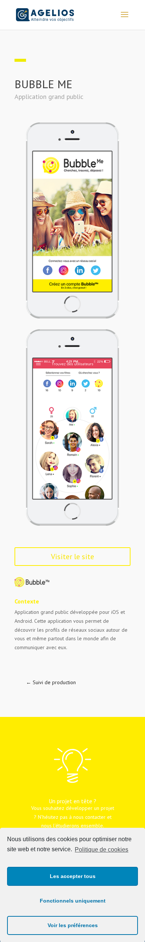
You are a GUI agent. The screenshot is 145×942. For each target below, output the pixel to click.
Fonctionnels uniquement (73, 901)
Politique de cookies (101, 849)
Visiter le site (72, 556)
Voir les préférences (73, 925)
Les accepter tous (73, 876)
